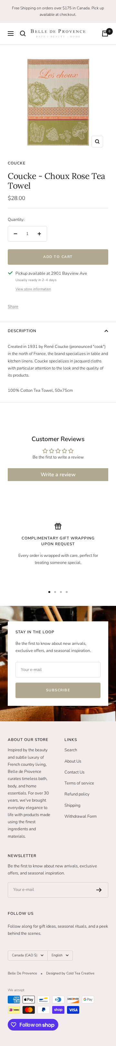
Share (13, 307)
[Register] (99, 890)
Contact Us (74, 772)
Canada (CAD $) (24, 955)
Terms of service (79, 783)
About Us (72, 761)
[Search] (23, 33)
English (57, 955)
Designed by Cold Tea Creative (70, 973)
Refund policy (77, 794)
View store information (33, 289)
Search (70, 750)
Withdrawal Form (80, 816)
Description (22, 330)
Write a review (58, 474)
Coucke (16, 163)
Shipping (72, 805)
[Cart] (105, 33)
